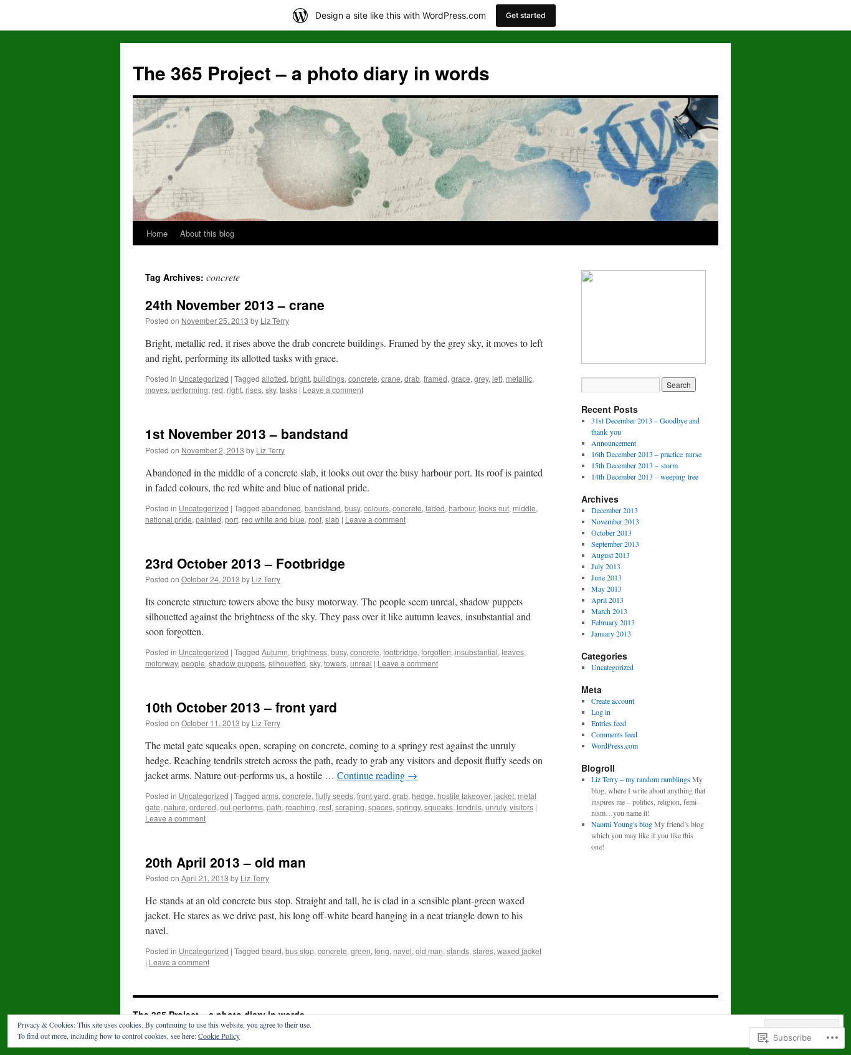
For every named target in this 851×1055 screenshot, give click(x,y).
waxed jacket (519, 950)
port (231, 519)
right (234, 389)
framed (435, 378)
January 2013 (611, 633)
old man (429, 950)
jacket (504, 795)
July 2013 (605, 566)
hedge (423, 795)
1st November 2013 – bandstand (246, 433)
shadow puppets (237, 663)
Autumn (275, 651)
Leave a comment (333, 389)
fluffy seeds (334, 795)
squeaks (438, 807)
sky (270, 389)
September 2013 (615, 544)
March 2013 (609, 611)
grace (460, 378)
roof (314, 519)
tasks (288, 389)
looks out (493, 508)
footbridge (400, 651)
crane (391, 378)
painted (208, 519)
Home (157, 233)
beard (272, 950)
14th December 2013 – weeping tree (644, 476)
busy (352, 508)
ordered (202, 807)
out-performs (241, 807)
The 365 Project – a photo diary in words (311, 72)
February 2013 (613, 622)
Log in (601, 712)
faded (435, 508)
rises (253, 389)
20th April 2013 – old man (225, 862)
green (361, 950)
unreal (361, 663)
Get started (526, 15)
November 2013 (615, 521)
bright (300, 378)
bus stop (299, 950)
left (497, 378)
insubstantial (476, 651)
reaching (300, 807)
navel (402, 950)
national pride (168, 519)
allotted (274, 378)
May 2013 (606, 589)
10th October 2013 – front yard (241, 707)
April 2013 (607, 600)
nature (175, 807)
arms (270, 795)
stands (458, 950)
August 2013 (610, 555)
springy (408, 807)
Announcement (613, 443)
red (217, 389)
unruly (495, 807)
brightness (309, 651)
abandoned (281, 508)
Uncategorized (204, 378)
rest (325, 807)
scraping (349, 807)
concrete (363, 378)
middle (524, 508)
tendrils (469, 807)
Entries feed (608, 723)
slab (332, 519)
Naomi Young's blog (621, 824)
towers (335, 663)
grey (481, 378)
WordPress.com (614, 745)
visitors (521, 807)
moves (156, 389)
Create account (612, 701)
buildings (329, 378)
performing (189, 389)
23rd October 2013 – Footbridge (245, 563)
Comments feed (614, 734)
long (381, 950)
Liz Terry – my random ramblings (640, 779)
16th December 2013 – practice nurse (646, 454)
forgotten (436, 651)
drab (412, 378)
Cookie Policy (219, 1036)
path (274, 807)
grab (400, 795)
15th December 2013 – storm (634, 465)
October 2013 (611, 532)
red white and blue (273, 519)
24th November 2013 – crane (235, 304)
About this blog (207, 233)
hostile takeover (463, 795)
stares (483, 950)
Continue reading (377, 775)
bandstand (323, 508)
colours (376, 508)
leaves (513, 651)
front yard (373, 795)
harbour (462, 508)
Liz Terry (274, 320)
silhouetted (287, 663)
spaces (380, 807)
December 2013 (614, 510)
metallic (519, 378)
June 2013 (606, 577)
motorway (161, 663)
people (193, 663)
